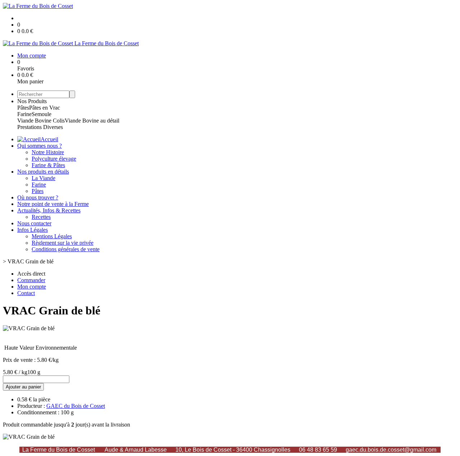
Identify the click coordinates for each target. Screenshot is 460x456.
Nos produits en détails (43, 172)
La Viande (43, 178)
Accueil (49, 139)
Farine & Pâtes (48, 165)
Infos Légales (32, 230)
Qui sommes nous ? (39, 146)
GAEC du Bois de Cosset (75, 406)
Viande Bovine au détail (92, 121)
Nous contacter (34, 223)
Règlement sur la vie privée (62, 243)
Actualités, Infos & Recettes (48, 210)
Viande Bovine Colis (41, 121)
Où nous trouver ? (37, 197)
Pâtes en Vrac (44, 108)
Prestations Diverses (40, 127)
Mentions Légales (52, 236)
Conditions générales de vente (66, 249)
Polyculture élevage (54, 159)
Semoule (41, 114)
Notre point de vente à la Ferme (53, 204)
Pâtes (23, 108)
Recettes (41, 217)
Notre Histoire (48, 152)
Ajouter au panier (23, 387)
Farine (24, 114)
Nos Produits (32, 101)
